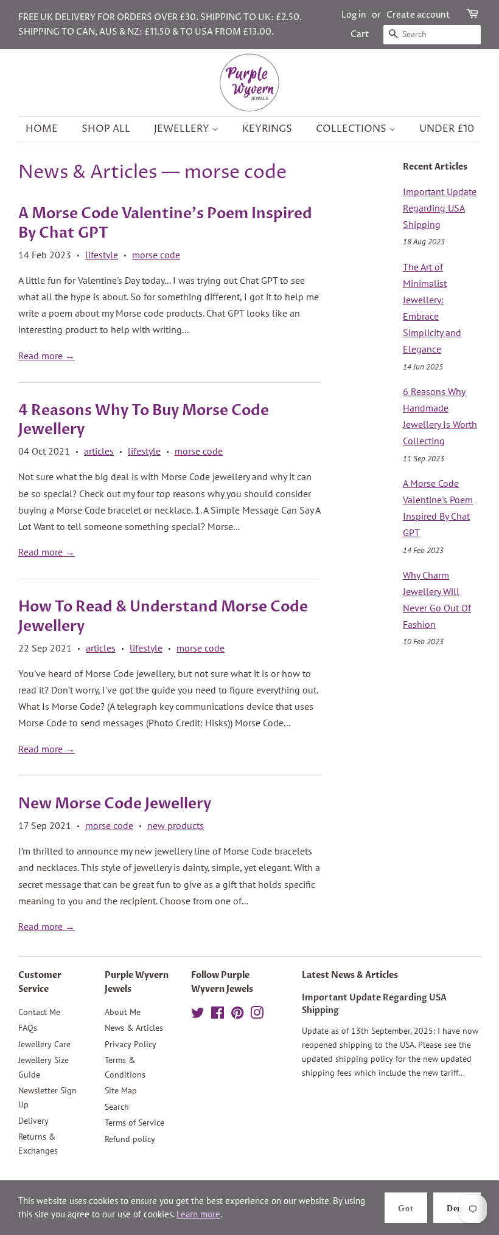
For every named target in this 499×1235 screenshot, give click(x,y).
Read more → (46, 355)
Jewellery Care (44, 1044)
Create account (418, 15)
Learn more (198, 1214)
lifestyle (101, 255)
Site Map (121, 1090)
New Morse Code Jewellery (114, 804)
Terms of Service (134, 1122)
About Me (123, 1011)
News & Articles (87, 172)
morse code (156, 255)
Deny (457, 1208)
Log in (353, 15)
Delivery (33, 1120)
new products (175, 825)
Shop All (106, 129)
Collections (352, 129)
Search (117, 1106)
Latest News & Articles (350, 975)
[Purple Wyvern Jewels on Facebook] (218, 1015)
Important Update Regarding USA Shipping (439, 207)
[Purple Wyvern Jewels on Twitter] (197, 1015)
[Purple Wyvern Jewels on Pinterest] (237, 1015)
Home (42, 129)
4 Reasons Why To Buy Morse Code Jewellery (143, 420)
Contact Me (39, 1011)
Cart (360, 34)
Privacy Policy (130, 1044)
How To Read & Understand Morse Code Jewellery (163, 616)
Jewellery (183, 129)
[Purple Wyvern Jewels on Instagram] (256, 1015)
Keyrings (267, 129)
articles (99, 451)
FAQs (27, 1027)
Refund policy (130, 1139)
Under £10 (446, 129)
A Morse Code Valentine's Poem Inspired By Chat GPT (165, 223)
